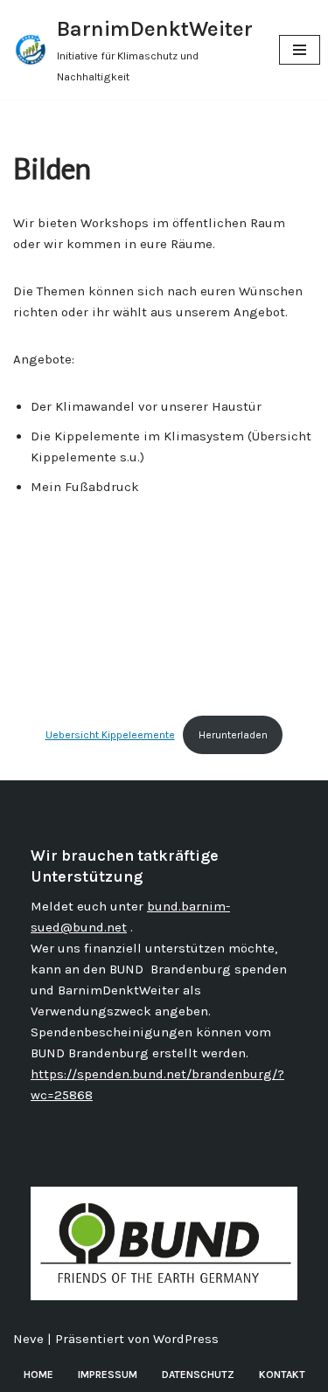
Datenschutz (198, 1374)
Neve (28, 1339)
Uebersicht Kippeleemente (110, 735)
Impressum (107, 1374)
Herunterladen (233, 735)
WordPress (186, 1339)
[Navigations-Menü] (299, 50)
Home (38, 1374)
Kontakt (282, 1374)
